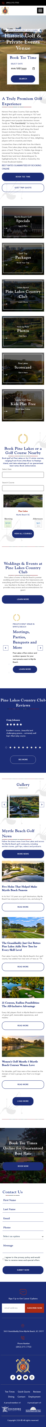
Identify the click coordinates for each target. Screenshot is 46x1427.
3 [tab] (14, 747)
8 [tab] (36, 747)
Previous (5, 648)
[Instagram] (31, 1377)
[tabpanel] (23, 729)
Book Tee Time (23, 177)
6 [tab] (27, 747)
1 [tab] (6, 747)
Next (40, 648)
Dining (11, 1397)
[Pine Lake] (5, 10)
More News (23, 854)
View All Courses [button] (23, 534)
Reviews (37, 1392)
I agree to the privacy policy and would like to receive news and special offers (22, 1259)
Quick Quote (24, 1392)
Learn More (23, 599)
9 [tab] (40, 747)
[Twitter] (19, 1377)
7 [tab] (31, 747)
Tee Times (10, 1392)
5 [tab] (23, 747)
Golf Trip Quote (23, 188)
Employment (34, 1397)
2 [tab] (10, 747)
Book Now (23, 1166)
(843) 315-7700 (12, 3)
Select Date (17, 64)
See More (23, 760)
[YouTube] (25, 1377)
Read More (23, 907)
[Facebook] (12, 1377)
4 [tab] (19, 747)
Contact (21, 1397)
